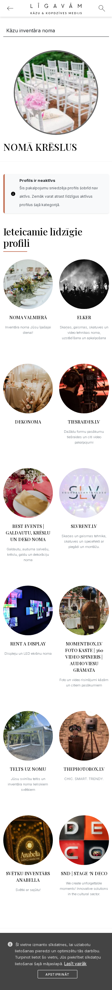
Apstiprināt (57, 974)
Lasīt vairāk (75, 963)
